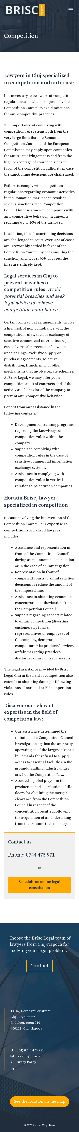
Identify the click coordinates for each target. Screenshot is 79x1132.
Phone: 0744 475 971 (31, 855)
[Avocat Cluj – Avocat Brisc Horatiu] (24, 10)
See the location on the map (39, 1101)
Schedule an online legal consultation (39, 884)
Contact (39, 966)
